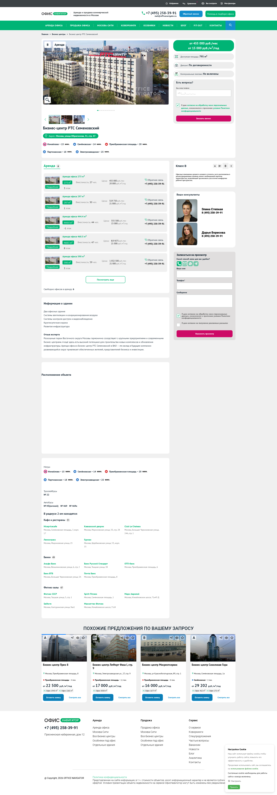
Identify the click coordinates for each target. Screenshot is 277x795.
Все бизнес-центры (104, 736)
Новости (194, 749)
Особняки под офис (104, 740)
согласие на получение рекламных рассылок (208, 323)
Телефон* (181, 280)
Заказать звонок (203, 118)
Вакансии (194, 744)
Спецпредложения (200, 736)
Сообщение (182, 292)
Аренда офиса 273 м (73, 176)
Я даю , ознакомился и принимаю (205, 108)
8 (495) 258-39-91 (212, 212)
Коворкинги (196, 731)
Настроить (236, 781)
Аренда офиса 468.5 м (74, 236)
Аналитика (195, 757)
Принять (234, 787)
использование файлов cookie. (244, 768)
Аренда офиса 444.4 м (74, 216)
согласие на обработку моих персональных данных (204, 315)
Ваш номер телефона (182, 88)
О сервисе (195, 727)
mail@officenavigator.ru (166, 16)
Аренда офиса (101, 727)
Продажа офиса (150, 727)
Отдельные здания (104, 744)
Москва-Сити (100, 731)
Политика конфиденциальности (110, 777)
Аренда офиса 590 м (73, 256)
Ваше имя (181, 268)
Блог (191, 753)
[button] (98, 110)
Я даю (205, 323)
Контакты (195, 762)
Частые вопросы (199, 740)
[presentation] (46, 76)
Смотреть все (75, 697)
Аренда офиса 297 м (73, 196)
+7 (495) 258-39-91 (161, 13)
